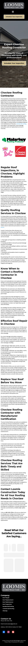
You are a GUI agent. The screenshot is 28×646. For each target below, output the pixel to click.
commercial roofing (21, 123)
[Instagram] (8, 632)
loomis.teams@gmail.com (10, 623)
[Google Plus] (13, 632)
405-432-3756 (8, 620)
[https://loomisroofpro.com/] (14, 587)
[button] (13, 12)
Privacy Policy (8, 642)
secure (2, 227)
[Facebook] (3, 632)
